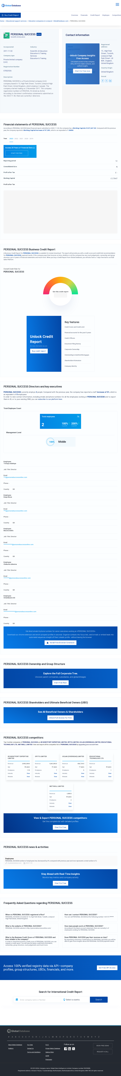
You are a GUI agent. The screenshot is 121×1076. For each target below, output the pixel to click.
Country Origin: (107, 68)
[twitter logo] (106, 80)
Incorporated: (9, 47)
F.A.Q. (47, 1045)
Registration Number (11, 67)
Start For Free (60, 827)
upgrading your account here (88, 744)
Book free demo (103, 1046)
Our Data (30, 1045)
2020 (26, 139)
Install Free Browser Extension (62, 642)
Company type (9, 55)
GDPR (47, 1056)
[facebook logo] (102, 80)
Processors (48, 1059)
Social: (103, 76)
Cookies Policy (49, 1052)
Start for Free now (82, 71)
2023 (11, 139)
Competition (116, 15)
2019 (31, 139)
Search (98, 999)
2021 (21, 139)
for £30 (60, 295)
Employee (105, 15)
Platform (10, 1048)
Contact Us (30, 1048)
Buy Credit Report (12, 15)
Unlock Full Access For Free (60, 718)
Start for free (16, 153)
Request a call (103, 1052)
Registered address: (105, 45)
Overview (74, 15)
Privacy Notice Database (52, 1048)
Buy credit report (39, 351)
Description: (8, 77)
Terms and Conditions (33, 1052)
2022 (16, 139)
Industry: (33, 47)
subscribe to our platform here (50, 399)
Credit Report (95, 15)
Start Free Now (60, 683)
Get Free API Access (107, 968)
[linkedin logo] (110, 80)
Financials (84, 15)
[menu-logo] (11, 5)
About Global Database (15, 1045)
